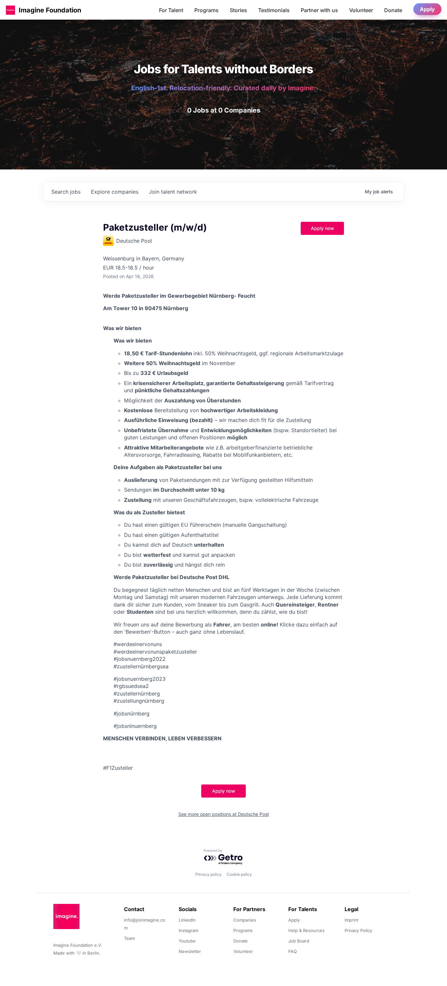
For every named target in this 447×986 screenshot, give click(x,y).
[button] (10, 10)
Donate (393, 10)
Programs (206, 10)
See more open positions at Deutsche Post (223, 814)
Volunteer (361, 10)
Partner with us (319, 10)
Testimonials (274, 10)
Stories (238, 10)
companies (114, 191)
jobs (65, 191)
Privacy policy (208, 874)
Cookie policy (239, 874)
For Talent (171, 10)
